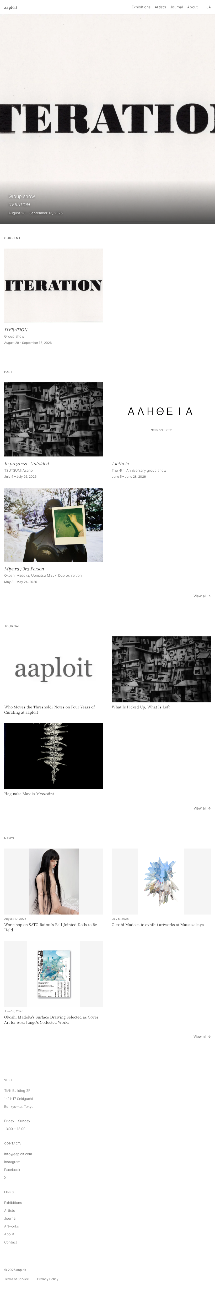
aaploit (10, 7)
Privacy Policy (47, 1279)
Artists (160, 7)
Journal (176, 7)
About (192, 7)
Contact (10, 1242)
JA (208, 7)
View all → (202, 596)
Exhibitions (141, 7)
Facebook (12, 1170)
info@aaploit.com (18, 1154)
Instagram (12, 1162)
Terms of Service (16, 1279)
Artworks (11, 1226)
